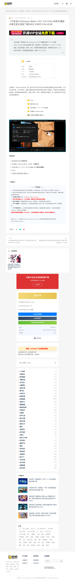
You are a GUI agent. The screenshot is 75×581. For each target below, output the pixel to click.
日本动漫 (25, 542)
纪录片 (53, 542)
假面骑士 (33, 534)
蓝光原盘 (33, 545)
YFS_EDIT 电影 (22, 534)
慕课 (20, 539)
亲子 (28, 534)
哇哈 (19, 578)
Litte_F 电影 (50, 528)
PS (37, 531)
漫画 (35, 542)
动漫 (38, 534)
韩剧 (43, 545)
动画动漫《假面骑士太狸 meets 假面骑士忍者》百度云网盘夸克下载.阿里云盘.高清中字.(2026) (42, 498)
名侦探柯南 (21, 537)
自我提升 (25, 560)
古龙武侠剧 (47, 534)
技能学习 (25, 563)
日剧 (20, 542)
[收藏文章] (16, 229)
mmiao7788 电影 (31, 531)
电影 (43, 542)
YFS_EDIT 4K (48, 531)
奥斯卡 (32, 537)
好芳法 (48, 537)
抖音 (24, 539)
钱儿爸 (38, 545)
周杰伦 (27, 537)
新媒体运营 (45, 539)
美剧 (20, 545)
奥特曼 (37, 537)
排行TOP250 (29, 539)
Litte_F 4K (33, 528)
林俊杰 (30, 542)
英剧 (24, 545)
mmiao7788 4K (22, 531)
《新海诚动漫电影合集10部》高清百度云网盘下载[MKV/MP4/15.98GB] (22, 241)
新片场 (50, 539)
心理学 (52, 537)
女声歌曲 (42, 537)
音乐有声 (36, 563)
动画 (42, 534)
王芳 (39, 542)
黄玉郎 (47, 545)
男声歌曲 (48, 542)
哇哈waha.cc (15, 11)
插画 (35, 539)
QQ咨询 (38, 338)
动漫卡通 (27, 11)
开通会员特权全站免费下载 (37, 322)
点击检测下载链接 (37, 314)
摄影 (40, 539)
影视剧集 (21, 11)
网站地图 (38, 578)
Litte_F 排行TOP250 (41, 528)
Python (41, 531)
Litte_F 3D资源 (25, 528)
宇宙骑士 (12, 182)
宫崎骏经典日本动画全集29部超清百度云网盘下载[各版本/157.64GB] (53, 241)
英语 (28, 545)
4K (19, 528)
